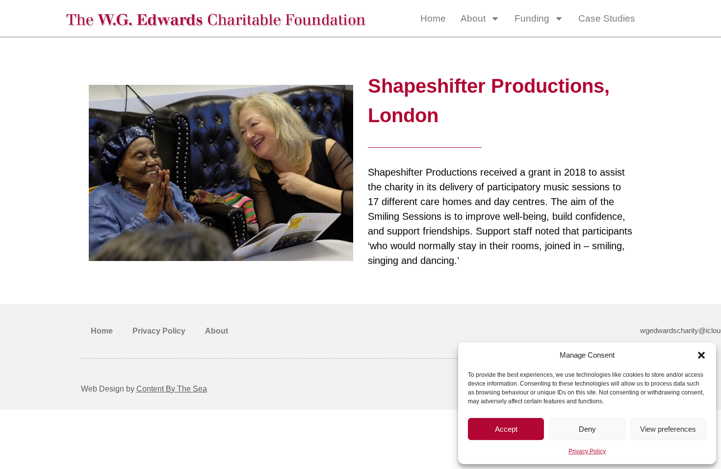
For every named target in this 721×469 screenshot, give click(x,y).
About (473, 18)
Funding (532, 18)
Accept (506, 429)
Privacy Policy (587, 451)
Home (433, 18)
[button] (701, 355)
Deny (587, 429)
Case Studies (606, 18)
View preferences (668, 429)
